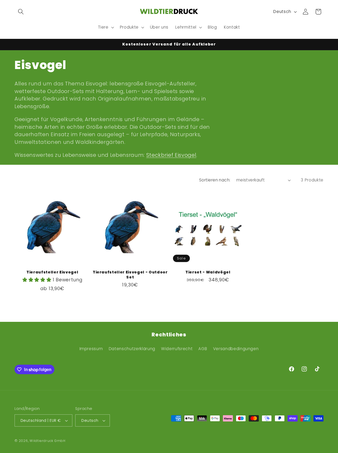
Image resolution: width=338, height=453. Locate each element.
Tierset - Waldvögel (208, 272)
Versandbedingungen (236, 348)
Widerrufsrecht (177, 348)
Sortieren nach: (215, 180)
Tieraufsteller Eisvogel (52, 272)
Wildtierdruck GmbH (47, 440)
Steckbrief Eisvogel (171, 155)
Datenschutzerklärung (132, 348)
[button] (21, 11)
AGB (202, 348)
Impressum (91, 348)
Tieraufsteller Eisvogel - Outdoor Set (130, 275)
